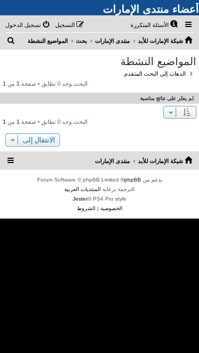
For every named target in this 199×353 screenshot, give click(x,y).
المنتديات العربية (82, 189)
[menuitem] (155, 25)
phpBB (132, 180)
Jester (80, 199)
